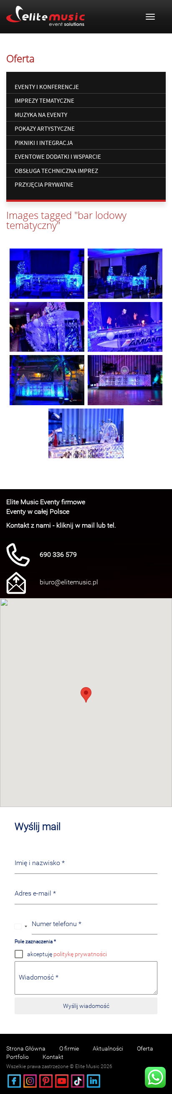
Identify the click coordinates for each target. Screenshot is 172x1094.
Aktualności (108, 1048)
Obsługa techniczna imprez (56, 171)
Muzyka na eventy (41, 115)
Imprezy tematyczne (44, 100)
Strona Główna (26, 1048)
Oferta (145, 1048)
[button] (86, 695)
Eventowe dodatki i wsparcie (58, 156)
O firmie (69, 1048)
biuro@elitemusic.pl (69, 582)
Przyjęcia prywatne (44, 184)
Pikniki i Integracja (44, 143)
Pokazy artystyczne (45, 128)
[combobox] (21, 926)
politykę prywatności (80, 954)
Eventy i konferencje (47, 87)
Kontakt (53, 1056)
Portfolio (17, 1056)
